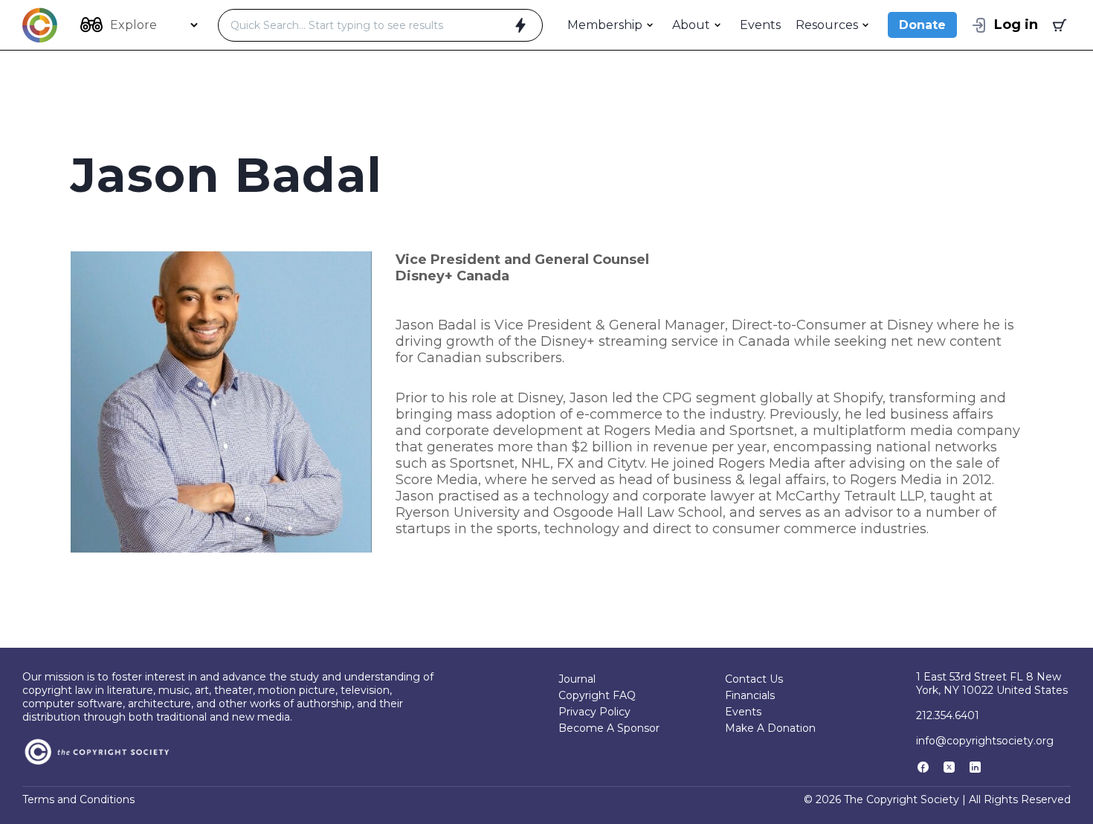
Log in (1016, 24)
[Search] (520, 25)
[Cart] (1058, 25)
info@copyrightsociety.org (985, 740)
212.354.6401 (947, 715)
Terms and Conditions (78, 799)
